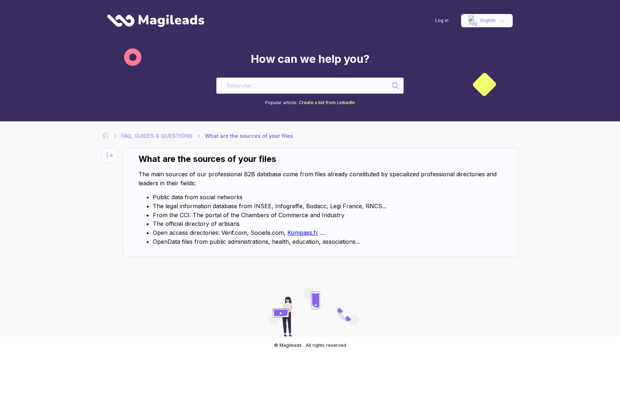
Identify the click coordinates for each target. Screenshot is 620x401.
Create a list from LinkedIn (327, 102)
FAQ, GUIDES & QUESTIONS (157, 136)
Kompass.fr (302, 232)
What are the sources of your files (249, 136)
